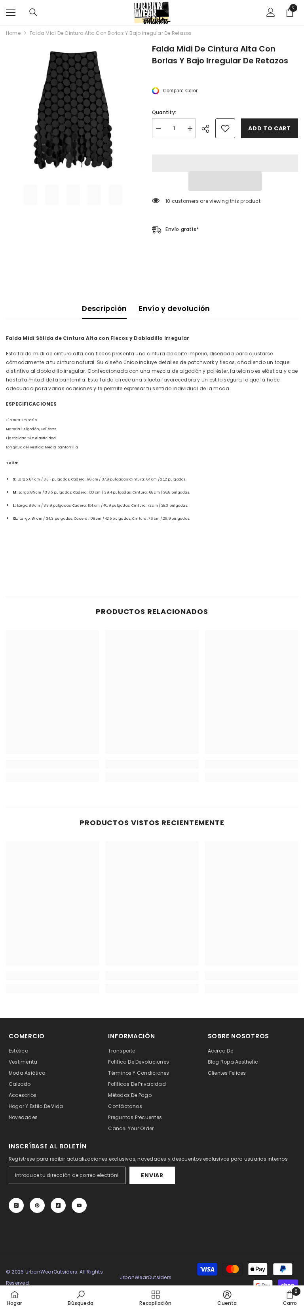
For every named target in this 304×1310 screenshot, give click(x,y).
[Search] (33, 12)
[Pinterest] (37, 1205)
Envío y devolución (174, 308)
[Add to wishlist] (225, 128)
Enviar (152, 1175)
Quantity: (164, 112)
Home (13, 33)
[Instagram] (16, 1205)
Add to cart (269, 128)
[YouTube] (79, 1205)
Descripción (104, 308)
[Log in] (270, 12)
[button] (225, 181)
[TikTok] (58, 1205)
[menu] (10, 12)
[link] (52, 764)
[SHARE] (208, 128)
